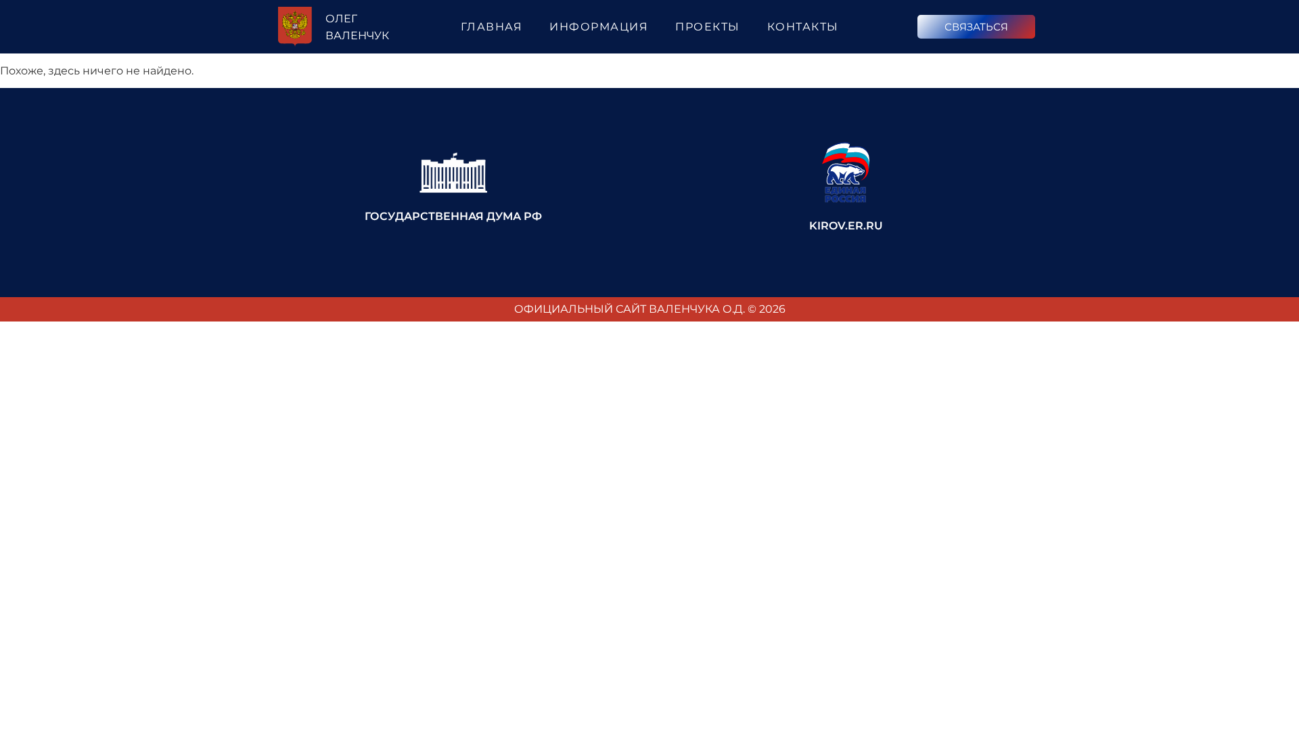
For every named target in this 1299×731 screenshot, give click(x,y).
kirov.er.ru (846, 225)
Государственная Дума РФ (453, 216)
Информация (598, 26)
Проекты (707, 26)
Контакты (803, 26)
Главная (492, 26)
